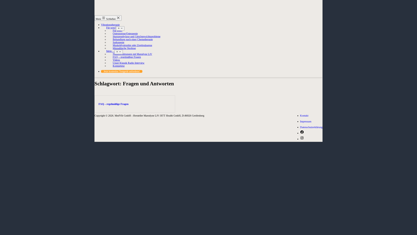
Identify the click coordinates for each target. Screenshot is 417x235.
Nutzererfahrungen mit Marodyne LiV (132, 54)
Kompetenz (119, 65)
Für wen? (111, 27)
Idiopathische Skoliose (124, 48)
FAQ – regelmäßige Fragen (127, 57)
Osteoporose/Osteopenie (125, 33)
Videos (116, 60)
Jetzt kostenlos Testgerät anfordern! (122, 71)
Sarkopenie (118, 42)
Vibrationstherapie (110, 24)
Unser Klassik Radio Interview (128, 63)
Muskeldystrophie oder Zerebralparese (132, 45)
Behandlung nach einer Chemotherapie (133, 39)
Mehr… (110, 51)
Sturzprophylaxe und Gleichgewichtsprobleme (136, 36)
